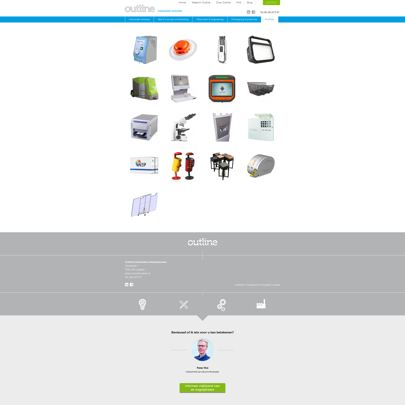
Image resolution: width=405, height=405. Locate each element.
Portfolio (269, 19)
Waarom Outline (201, 2)
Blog (249, 2)
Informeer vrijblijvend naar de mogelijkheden (202, 387)
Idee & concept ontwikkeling (173, 19)
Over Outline (223, 2)
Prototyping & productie (244, 19)
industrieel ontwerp (170, 10)
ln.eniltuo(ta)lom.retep (137, 273)
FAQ (238, 2)
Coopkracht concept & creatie (262, 284)
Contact (271, 2)
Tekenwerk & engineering (210, 19)
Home (182, 2)
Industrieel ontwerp (139, 19)
